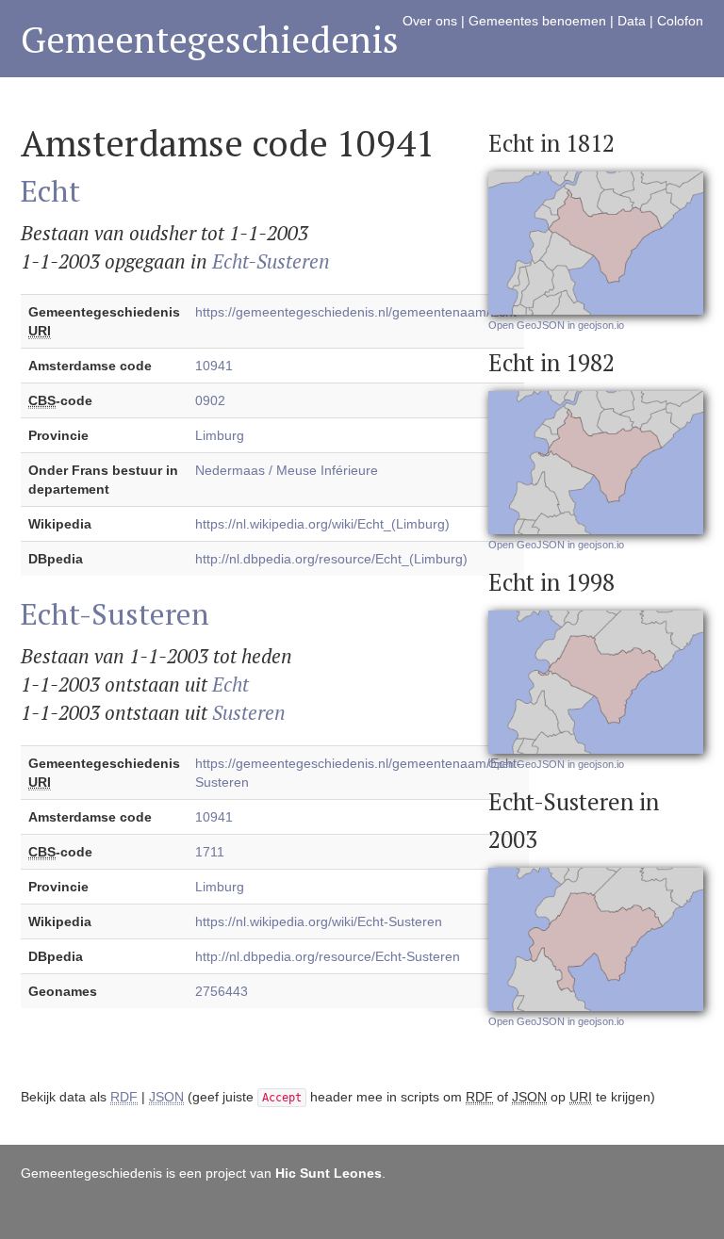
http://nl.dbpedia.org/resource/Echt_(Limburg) (331, 558)
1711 (209, 851)
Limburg (219, 435)
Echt (50, 190)
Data (631, 20)
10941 (214, 365)
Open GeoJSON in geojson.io (556, 325)
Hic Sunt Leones (328, 1173)
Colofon (680, 20)
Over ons (430, 20)
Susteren (249, 712)
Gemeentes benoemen (537, 20)
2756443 (221, 991)
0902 (210, 400)
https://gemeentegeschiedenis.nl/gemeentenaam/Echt (356, 311)
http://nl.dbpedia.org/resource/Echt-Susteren (327, 956)
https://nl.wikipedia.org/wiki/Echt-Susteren (318, 921)
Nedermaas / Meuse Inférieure (286, 470)
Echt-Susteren (271, 261)
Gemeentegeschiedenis (210, 39)
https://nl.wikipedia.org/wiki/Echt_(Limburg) (322, 523)
